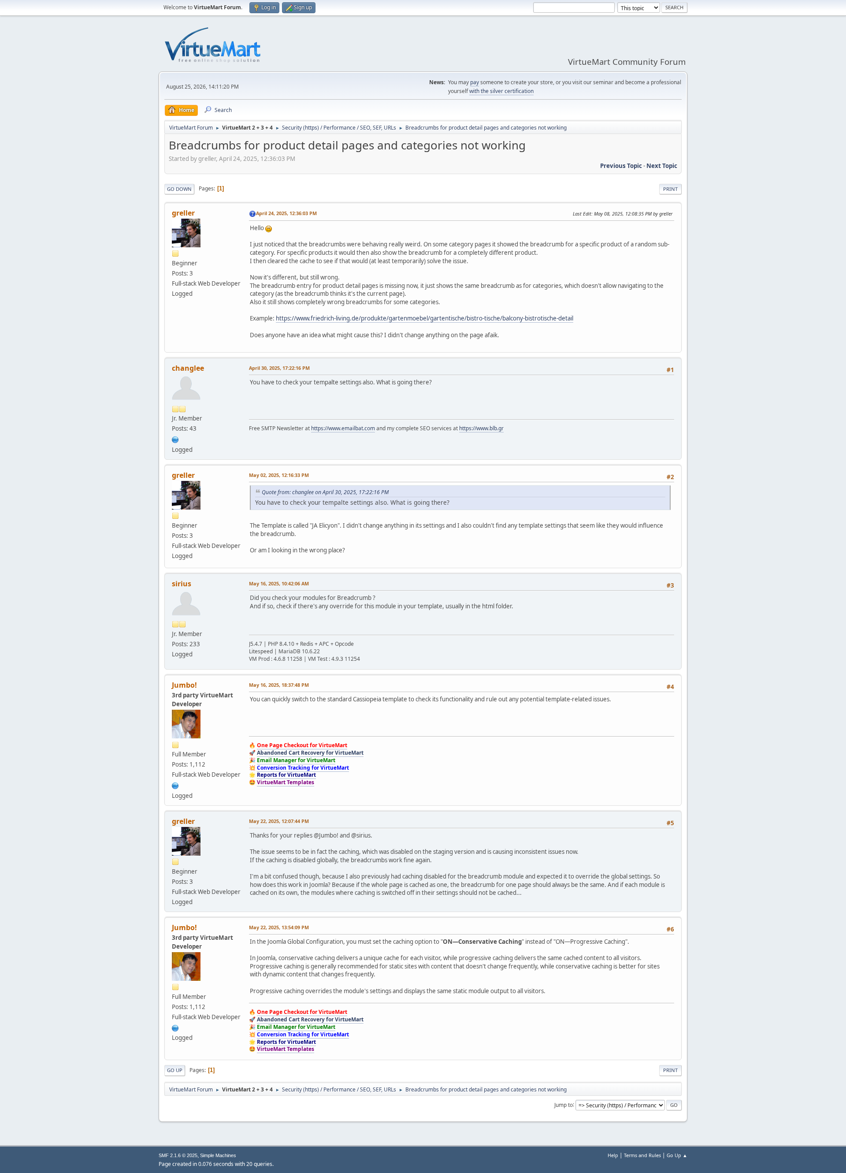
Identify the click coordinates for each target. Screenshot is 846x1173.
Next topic (661, 166)
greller (183, 213)
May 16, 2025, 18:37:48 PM (279, 684)
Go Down (179, 189)
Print (670, 189)
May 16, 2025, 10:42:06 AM (279, 583)
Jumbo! (184, 685)
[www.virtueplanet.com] (175, 785)
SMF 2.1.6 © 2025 (178, 1155)
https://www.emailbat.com (343, 428)
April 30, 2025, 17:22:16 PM (279, 368)
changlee (188, 368)
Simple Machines (218, 1155)
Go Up (174, 1070)
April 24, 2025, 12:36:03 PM (286, 213)
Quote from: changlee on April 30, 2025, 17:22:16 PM (325, 492)
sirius (181, 583)
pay (474, 82)
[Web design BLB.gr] (175, 439)
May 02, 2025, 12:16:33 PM (279, 475)
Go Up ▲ (677, 1155)
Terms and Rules (642, 1155)
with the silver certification (501, 91)
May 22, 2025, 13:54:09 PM (279, 927)
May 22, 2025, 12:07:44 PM (279, 821)
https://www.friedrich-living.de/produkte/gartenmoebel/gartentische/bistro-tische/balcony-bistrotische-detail (424, 318)
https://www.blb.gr (481, 428)
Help (613, 1155)
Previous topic (621, 166)
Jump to (563, 1104)
